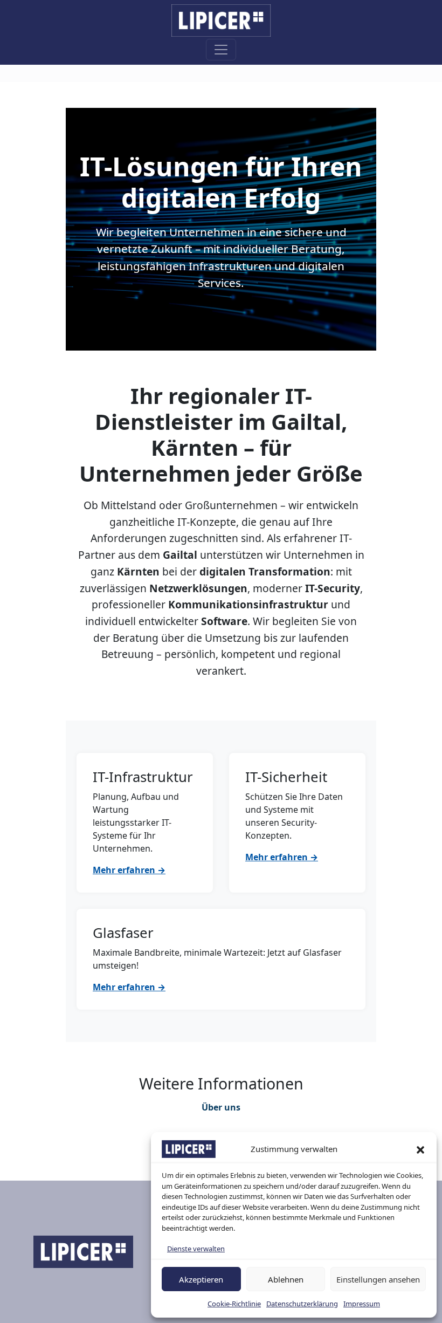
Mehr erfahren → (129, 870)
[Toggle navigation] (221, 49)
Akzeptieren (201, 1279)
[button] (420, 1149)
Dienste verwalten (196, 1248)
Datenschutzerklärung (302, 1303)
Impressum (361, 1303)
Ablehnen (285, 1279)
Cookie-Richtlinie (234, 1303)
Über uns (221, 1107)
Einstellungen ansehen (378, 1279)
